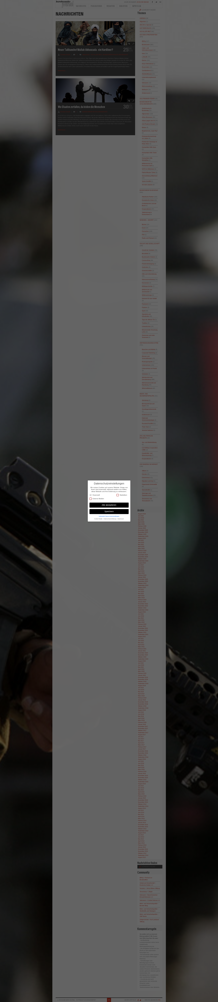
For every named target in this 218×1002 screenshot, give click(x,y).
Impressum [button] (121, 519)
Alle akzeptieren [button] (109, 505)
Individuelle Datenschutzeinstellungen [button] (109, 516)
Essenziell (96, 495)
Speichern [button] (109, 511)
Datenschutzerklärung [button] (110, 519)
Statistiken (123, 495)
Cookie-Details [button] (98, 519)
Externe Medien (98, 499)
